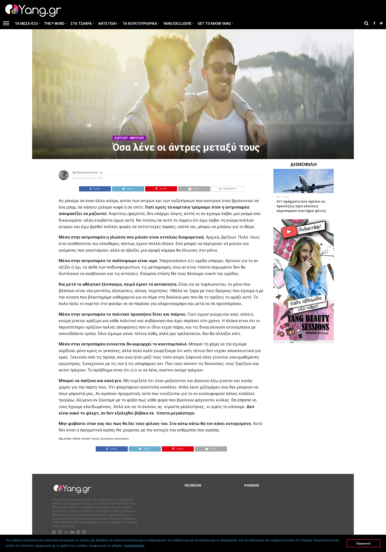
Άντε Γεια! (107, 24)
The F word (54, 24)
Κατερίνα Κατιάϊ (87, 172)
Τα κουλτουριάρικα (140, 24)
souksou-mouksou (114, 438)
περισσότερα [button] (134, 545)
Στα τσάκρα (81, 24)
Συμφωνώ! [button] (363, 543)
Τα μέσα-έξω (26, 24)
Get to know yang (214, 24)
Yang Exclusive (177, 24)
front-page (90, 438)
